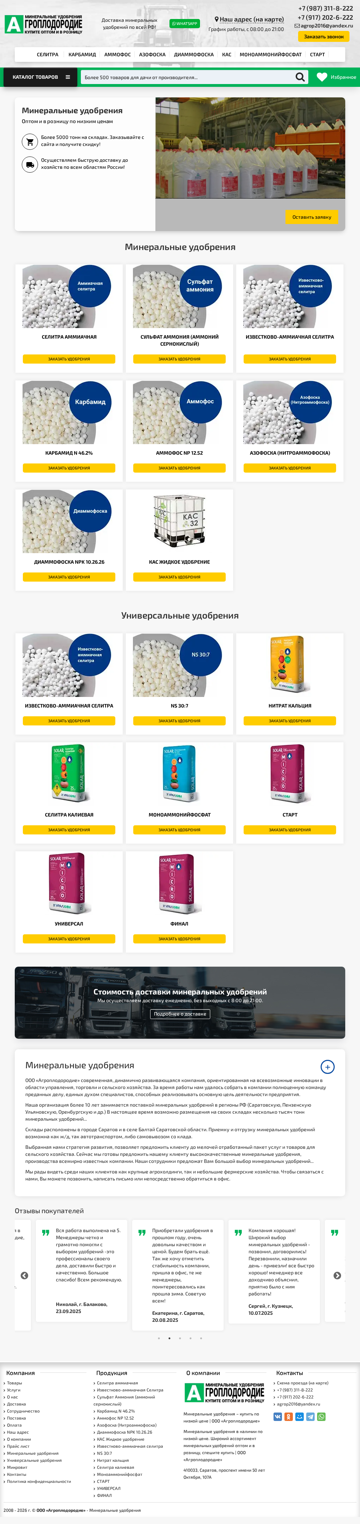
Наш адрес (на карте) (252, 19)
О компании (19, 1438)
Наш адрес (18, 1431)
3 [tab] (180, 1338)
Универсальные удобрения (34, 1460)
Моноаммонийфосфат (271, 54)
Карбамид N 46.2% (69, 453)
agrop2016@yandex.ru (327, 25)
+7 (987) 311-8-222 (325, 8)
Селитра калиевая (69, 815)
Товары (14, 1382)
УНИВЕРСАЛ (69, 924)
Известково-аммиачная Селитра (290, 337)
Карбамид (82, 54)
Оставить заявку (312, 217)
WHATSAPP (186, 23)
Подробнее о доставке (180, 1014)
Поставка (16, 1417)
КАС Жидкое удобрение (179, 562)
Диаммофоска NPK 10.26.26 (69, 562)
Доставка (16, 1403)
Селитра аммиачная (69, 337)
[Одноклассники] (288, 1417)
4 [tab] (190, 1338)
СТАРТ (317, 54)
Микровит (17, 1467)
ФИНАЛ (179, 924)
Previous (23, 1275)
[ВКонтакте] (278, 1417)
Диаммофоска (194, 54)
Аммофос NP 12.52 (179, 453)
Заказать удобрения (69, 359)
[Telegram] (310, 1417)
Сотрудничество (23, 1410)
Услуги (13, 1389)
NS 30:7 (179, 706)
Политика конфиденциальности (39, 1481)
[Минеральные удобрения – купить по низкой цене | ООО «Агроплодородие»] (225, 1392)
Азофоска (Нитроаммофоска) (290, 453)
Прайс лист (18, 1445)
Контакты (16, 1474)
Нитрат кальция (290, 706)
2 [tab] (169, 1338)
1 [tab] (158, 1338)
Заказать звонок (324, 36)
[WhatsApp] (321, 1417)
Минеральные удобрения (33, 1453)
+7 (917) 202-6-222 (325, 17)
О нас (12, 1396)
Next (336, 1275)
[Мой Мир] (299, 1417)
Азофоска (152, 54)
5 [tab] (201, 1338)
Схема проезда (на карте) (302, 1382)
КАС (226, 54)
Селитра (47, 54)
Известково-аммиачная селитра (69, 706)
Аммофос (117, 54)
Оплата (14, 1424)
